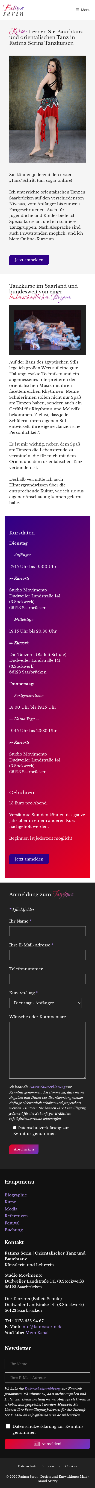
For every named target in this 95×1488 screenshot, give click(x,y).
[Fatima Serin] (14, 10)
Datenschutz (27, 1466)
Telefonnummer (26, 969)
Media (11, 1209)
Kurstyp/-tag (23, 993)
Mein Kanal (37, 1332)
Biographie (16, 1195)
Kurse (10, 1202)
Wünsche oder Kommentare (37, 1016)
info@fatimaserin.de (41, 1326)
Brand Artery (47, 1481)
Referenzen (16, 1216)
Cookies (71, 1466)
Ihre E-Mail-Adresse (31, 945)
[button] (29, 260)
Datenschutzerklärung (47, 1087)
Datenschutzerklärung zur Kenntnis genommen (47, 1429)
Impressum (51, 1466)
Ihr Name (20, 921)
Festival (12, 1223)
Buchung (14, 1230)
